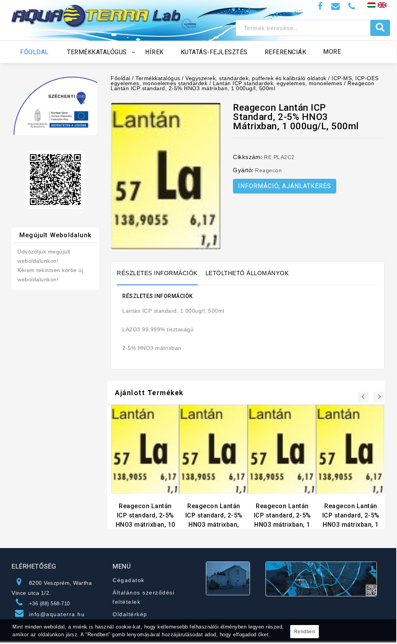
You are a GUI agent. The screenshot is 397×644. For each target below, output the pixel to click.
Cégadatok (129, 580)
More (332, 51)
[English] (382, 5)
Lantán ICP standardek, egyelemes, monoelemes (277, 83)
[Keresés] (380, 27)
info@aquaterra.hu (57, 614)
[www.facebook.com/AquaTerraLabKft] (320, 6)
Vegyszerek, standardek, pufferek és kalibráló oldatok (256, 78)
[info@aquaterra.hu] (336, 6)
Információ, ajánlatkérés (284, 186)
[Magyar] (371, 5)
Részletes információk (157, 273)
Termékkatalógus (157, 78)
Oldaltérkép (130, 614)
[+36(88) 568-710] (352, 6)
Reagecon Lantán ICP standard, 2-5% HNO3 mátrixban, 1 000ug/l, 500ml (242, 85)
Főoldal (120, 78)
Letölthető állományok (247, 273)
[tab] (161, 273)
